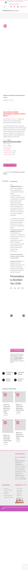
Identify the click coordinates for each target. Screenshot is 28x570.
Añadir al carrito (9, 165)
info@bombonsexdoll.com (14, 4)
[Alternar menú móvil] (25, 10)
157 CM (12, 172)
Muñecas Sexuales (19, 172)
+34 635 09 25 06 (18, 1)
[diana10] (14, 57)
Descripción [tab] (5, 181)
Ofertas (5, 174)
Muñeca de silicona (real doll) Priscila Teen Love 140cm (6, 408)
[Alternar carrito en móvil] (22, 10)
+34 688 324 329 (10, 1)
